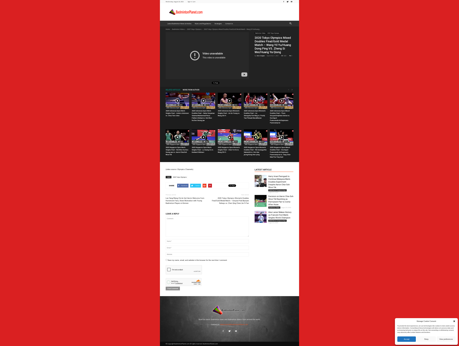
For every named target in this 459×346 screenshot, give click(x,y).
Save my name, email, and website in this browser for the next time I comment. (197, 260)
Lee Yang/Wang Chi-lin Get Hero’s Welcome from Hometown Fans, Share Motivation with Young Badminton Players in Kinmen (185, 200)
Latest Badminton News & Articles (179, 23)
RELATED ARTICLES (173, 90)
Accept (406, 339)
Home (168, 29)
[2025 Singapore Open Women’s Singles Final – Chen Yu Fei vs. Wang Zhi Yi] (229, 137)
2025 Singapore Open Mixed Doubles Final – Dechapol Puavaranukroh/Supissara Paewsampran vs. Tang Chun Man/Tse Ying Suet (280, 152)
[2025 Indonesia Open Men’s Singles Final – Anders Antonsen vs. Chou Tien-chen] (177, 101)
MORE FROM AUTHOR (191, 90)
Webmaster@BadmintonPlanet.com (234, 324)
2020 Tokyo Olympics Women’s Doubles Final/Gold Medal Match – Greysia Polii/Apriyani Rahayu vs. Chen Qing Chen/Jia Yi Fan (230, 200)
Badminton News (274, 207)
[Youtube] (291, 1)
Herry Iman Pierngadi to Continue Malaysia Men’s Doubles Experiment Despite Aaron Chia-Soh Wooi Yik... (279, 181)
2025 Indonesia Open (173, 108)
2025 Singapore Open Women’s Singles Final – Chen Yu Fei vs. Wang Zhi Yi (229, 150)
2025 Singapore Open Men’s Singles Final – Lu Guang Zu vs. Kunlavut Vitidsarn (203, 150)
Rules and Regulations (203, 23)
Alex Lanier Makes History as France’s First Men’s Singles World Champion (279, 215)
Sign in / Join (191, 2)
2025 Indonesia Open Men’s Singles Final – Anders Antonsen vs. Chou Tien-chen (177, 113)
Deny (426, 339)
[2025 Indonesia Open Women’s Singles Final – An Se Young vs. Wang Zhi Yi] (229, 101)
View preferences (446, 339)
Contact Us (229, 23)
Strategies (218, 23)
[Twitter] (287, 1)
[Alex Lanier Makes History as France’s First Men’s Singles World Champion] (261, 217)
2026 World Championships (277, 190)
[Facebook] (283, 1)
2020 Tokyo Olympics (273, 33)
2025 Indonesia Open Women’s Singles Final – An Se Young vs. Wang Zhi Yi (229, 113)
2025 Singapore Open (173, 144)
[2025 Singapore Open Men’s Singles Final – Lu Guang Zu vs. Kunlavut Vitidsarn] (203, 137)
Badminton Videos (260, 33)
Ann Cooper (261, 56)
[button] (454, 321)
